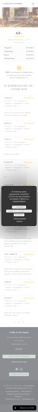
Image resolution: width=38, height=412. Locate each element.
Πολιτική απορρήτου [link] (20, 219)
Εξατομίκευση (19, 215)
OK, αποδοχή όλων (19, 207)
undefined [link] (19, 221)
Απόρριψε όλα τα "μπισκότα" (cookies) (19, 211)
